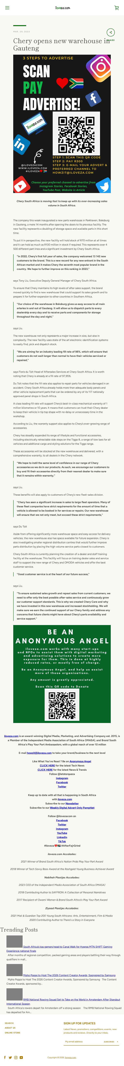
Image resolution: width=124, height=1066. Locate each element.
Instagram (62, 828)
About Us (10, 1028)
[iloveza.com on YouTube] (21, 1057)
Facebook (62, 820)
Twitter (62, 824)
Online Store (12, 1033)
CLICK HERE (47, 765)
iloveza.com (11, 736)
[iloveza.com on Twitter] (10, 1057)
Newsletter (72, 803)
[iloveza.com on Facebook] (4, 1057)
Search (9, 1023)
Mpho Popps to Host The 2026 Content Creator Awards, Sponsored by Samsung (69, 975)
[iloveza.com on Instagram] (15, 1057)
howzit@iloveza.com (39, 752)
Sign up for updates (79, 1023)
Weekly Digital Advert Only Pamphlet (72, 807)
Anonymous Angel (80, 761)
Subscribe (109, 1042)
